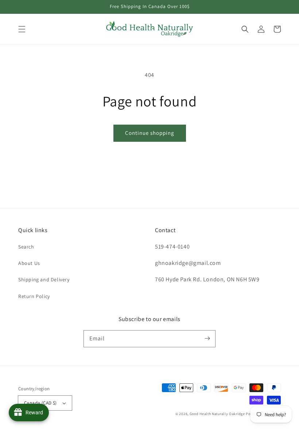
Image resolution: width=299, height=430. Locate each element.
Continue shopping (149, 132)
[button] (22, 29)
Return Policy (34, 296)
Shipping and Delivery (44, 279)
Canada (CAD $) (40, 403)
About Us (29, 263)
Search (26, 246)
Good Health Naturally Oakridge (217, 413)
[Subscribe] (207, 339)
